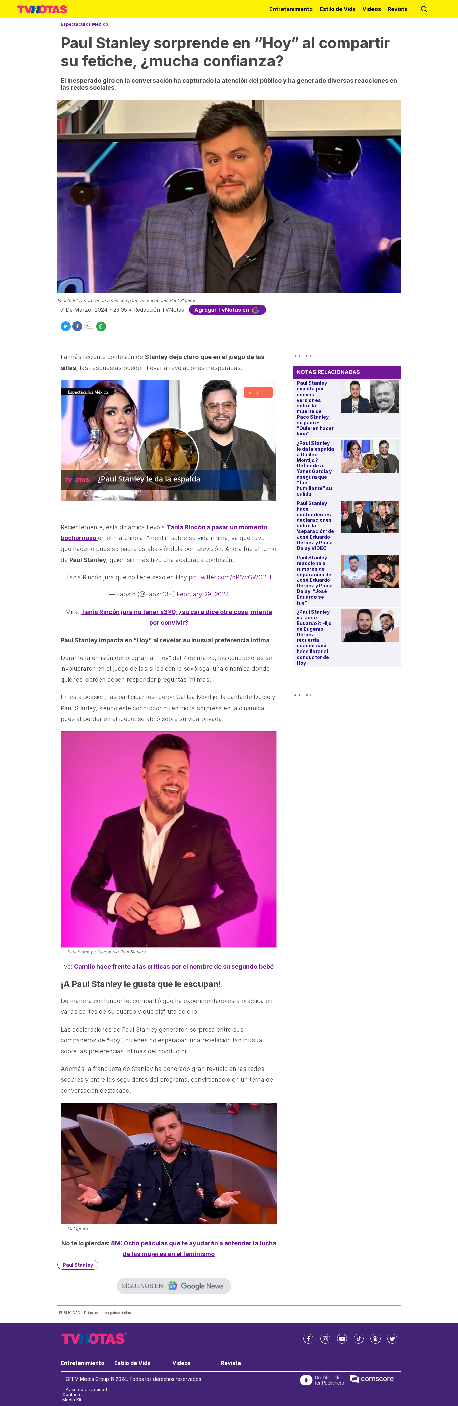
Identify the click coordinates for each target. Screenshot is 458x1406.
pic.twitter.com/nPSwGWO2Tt (230, 577)
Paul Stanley (78, 1265)
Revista (398, 9)
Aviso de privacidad (86, 1389)
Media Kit (71, 1399)
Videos (371, 9)
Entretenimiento (291, 9)
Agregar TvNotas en (222, 309)
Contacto (72, 1394)
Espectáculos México (84, 24)
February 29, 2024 (203, 594)
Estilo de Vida (338, 9)
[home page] (43, 9)
